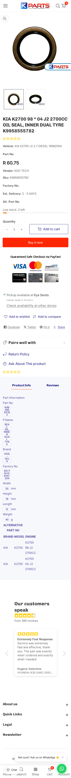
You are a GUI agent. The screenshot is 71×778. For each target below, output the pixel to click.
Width (7, 483)
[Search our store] (59, 6)
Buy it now (35, 242)
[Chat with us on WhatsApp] (61, 768)
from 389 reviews (26, 620)
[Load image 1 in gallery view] (14, 99)
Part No (8, 403)
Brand (7, 449)
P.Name (8, 420)
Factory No (10, 466)
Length (8, 504)
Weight (8, 514)
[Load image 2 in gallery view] (35, 99)
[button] (11, 138)
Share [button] (61, 327)
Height (7, 493)
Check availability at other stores (31, 305)
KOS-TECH (21, 170)
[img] (37, 615)
